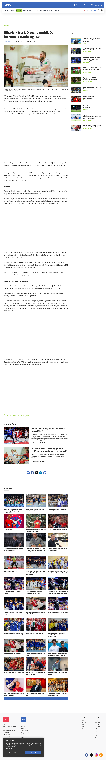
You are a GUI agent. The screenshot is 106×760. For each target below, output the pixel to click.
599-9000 (8, 736)
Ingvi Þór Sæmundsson (10, 41)
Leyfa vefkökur (33, 752)
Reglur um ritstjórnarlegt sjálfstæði (9, 727)
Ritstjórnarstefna (25, 733)
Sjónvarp (84, 731)
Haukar (28, 415)
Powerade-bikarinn (11, 415)
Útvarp (83, 733)
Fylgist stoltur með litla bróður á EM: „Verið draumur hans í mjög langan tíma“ (58, 593)
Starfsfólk (23, 737)
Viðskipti (84, 722)
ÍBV (21, 415)
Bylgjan (97, 731)
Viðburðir (97, 726)
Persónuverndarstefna (9, 730)
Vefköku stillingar (13, 752)
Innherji (97, 720)
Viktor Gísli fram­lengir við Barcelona (58, 612)
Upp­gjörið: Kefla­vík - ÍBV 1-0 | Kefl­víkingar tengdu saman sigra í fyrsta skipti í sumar (92, 117)
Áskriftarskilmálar (25, 735)
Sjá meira (36, 699)
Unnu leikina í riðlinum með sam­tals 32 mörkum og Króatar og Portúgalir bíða (57, 635)
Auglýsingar (24, 728)
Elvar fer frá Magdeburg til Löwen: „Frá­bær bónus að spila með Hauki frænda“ (35, 550)
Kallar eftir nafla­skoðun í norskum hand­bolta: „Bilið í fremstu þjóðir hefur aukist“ (35, 573)
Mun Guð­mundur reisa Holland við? (58, 529)
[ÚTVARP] (95, 10)
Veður (96, 729)
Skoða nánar (9, 748)
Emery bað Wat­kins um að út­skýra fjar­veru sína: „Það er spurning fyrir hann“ (91, 59)
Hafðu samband (25, 730)
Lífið (83, 726)
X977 (96, 735)
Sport (83, 724)
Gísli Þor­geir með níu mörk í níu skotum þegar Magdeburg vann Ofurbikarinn (13, 511)
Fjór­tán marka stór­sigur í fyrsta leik (14, 672)
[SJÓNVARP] (91, 10)
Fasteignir (97, 722)
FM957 (96, 733)
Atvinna (97, 724)
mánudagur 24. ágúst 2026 (82, 5)
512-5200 (26, 726)
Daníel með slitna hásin (10, 571)
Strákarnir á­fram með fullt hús (12, 653)
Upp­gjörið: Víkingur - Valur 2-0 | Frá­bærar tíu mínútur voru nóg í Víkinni (92, 69)
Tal (95, 737)
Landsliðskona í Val (9, 529)
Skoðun (84, 729)
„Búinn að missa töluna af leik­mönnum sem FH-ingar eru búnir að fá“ (91, 40)
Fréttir (83, 720)
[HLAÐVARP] (88, 10)
